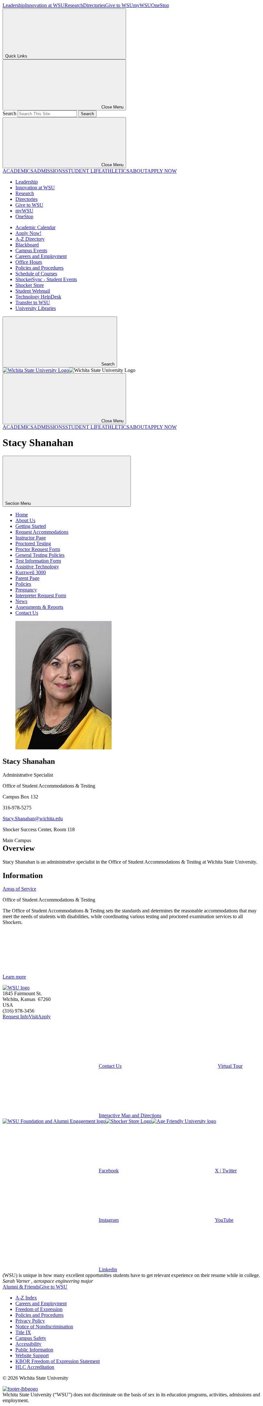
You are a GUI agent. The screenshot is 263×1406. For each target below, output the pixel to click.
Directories (94, 5)
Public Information (34, 1349)
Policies (23, 584)
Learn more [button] (14, 976)
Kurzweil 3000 (30, 572)
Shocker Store (29, 285)
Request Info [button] (16, 1016)
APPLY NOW (162, 171)
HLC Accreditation (34, 1367)
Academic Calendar (35, 227)
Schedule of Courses (36, 273)
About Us (25, 520)
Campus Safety (30, 1338)
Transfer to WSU (32, 302)
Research (73, 5)
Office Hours (28, 262)
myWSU (142, 5)
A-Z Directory (30, 239)
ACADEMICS (18, 171)
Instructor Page (30, 537)
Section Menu (18, 503)
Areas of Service (19, 889)
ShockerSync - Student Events (46, 279)
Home (21, 514)
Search (9, 113)
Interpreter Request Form (40, 595)
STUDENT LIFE (83, 171)
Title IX (23, 1332)
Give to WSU (119, 5)
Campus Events (31, 250)
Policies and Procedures (39, 268)
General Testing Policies (39, 555)
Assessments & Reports (39, 607)
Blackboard (27, 244)
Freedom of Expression (39, 1309)
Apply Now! (28, 233)
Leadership (14, 5)
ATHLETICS (115, 171)
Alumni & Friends (21, 1287)
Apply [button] (44, 1016)
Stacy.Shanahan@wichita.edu (33, 818)
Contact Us (26, 613)
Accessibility (28, 1344)
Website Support (32, 1355)
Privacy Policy (30, 1321)
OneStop (160, 5)
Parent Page (27, 578)
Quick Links (16, 56)
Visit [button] (33, 1016)
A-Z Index (26, 1297)
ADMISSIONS (49, 171)
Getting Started (30, 526)
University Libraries (35, 308)
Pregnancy (26, 589)
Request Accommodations (41, 532)
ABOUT (138, 171)
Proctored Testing (33, 543)
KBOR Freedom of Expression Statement (57, 1361)
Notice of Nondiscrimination (44, 1326)
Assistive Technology (37, 566)
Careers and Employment (41, 256)
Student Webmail (32, 291)
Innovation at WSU (44, 5)
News (21, 601)
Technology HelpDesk (38, 296)
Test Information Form (38, 561)
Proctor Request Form (37, 549)
